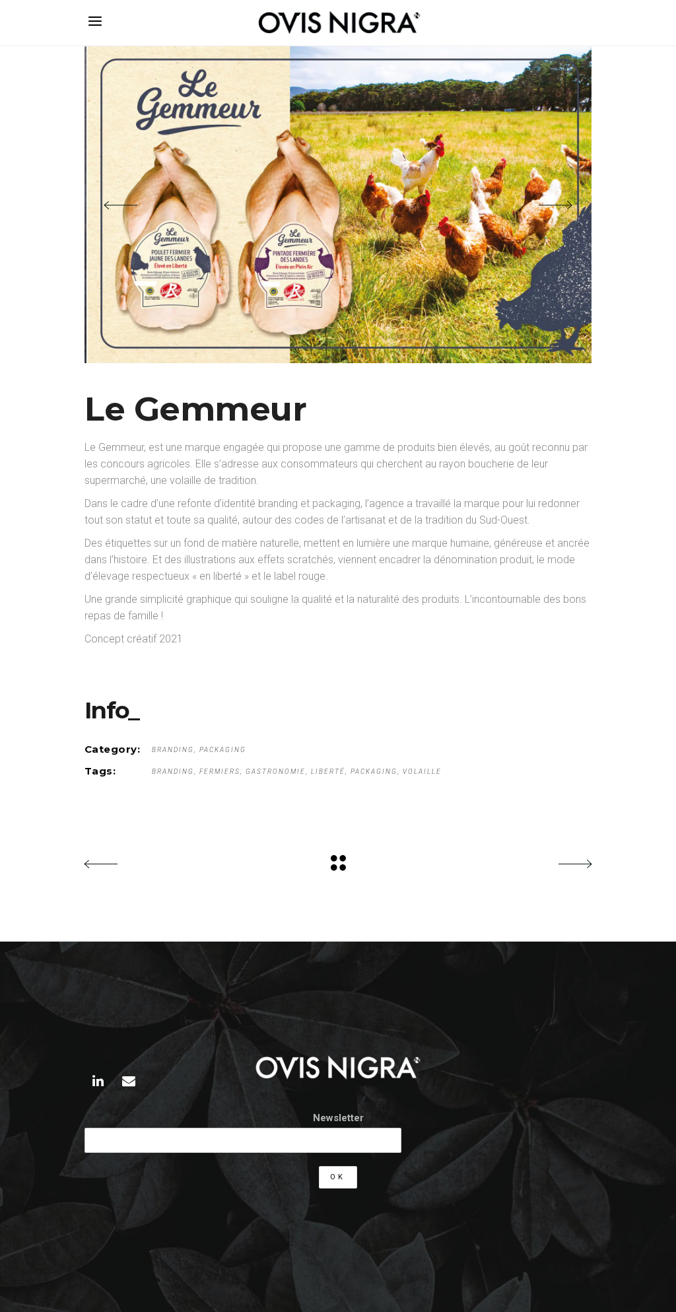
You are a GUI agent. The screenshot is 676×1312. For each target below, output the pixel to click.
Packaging (222, 749)
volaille (422, 771)
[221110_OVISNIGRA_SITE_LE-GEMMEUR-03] (338, 204)
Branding (173, 749)
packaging (374, 771)
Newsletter (338, 1118)
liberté (328, 771)
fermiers (219, 771)
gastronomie (276, 771)
